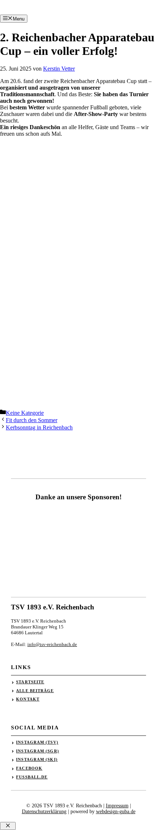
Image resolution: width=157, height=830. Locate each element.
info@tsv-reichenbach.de (52, 644)
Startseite (30, 682)
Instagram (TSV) (37, 742)
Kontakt (27, 699)
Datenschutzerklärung (44, 811)
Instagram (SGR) (37, 751)
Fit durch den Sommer (31, 420)
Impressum (117, 805)
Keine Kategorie (25, 413)
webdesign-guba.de (115, 811)
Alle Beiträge (35, 690)
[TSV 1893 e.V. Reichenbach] (11, 14)
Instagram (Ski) (37, 759)
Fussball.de (31, 777)
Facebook (29, 768)
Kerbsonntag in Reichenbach (39, 427)
